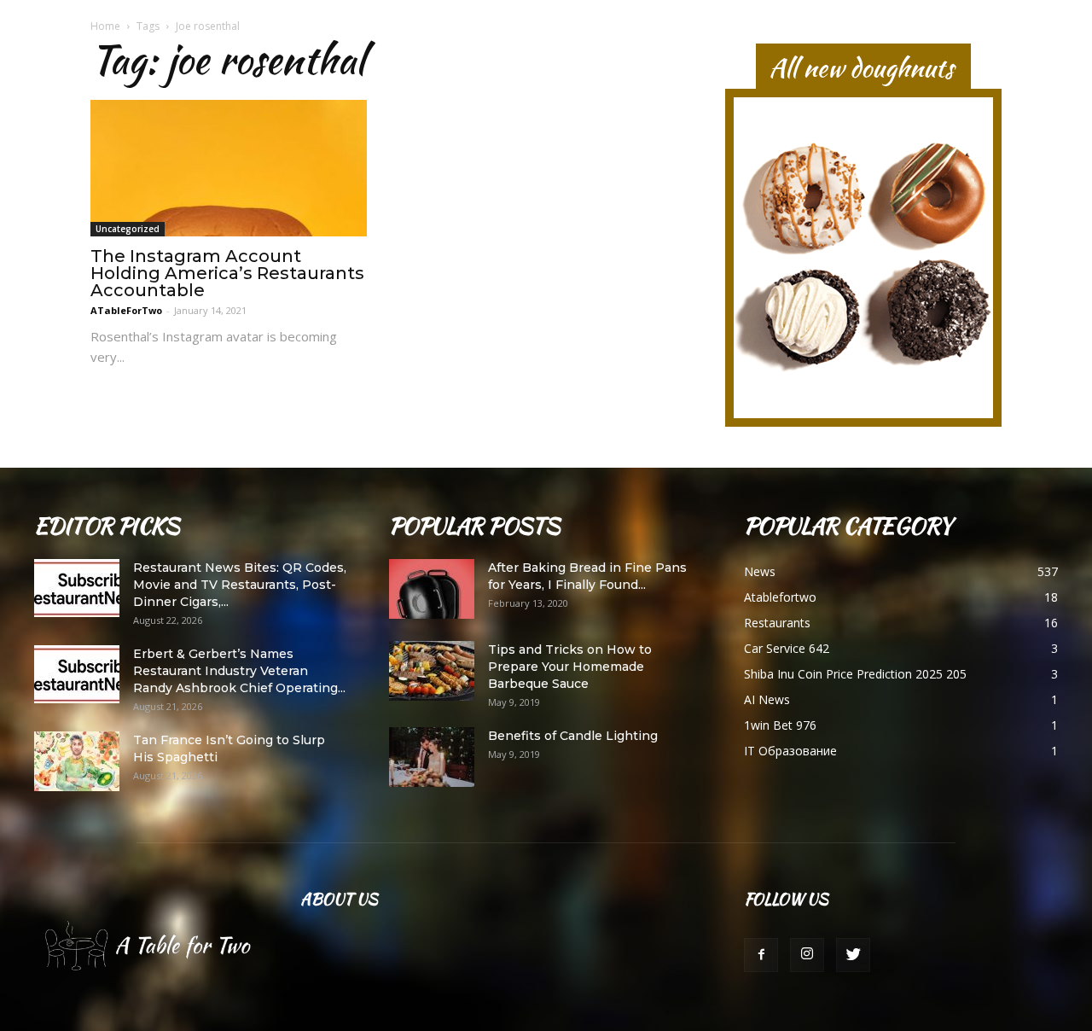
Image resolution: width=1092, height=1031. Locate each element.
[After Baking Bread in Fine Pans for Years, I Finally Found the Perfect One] (431, 589)
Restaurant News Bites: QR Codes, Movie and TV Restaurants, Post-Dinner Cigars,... (239, 584)
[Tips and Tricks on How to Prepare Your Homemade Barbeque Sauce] (431, 671)
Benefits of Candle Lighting (573, 735)
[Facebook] (761, 955)
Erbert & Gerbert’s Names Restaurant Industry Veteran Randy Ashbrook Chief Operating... (239, 671)
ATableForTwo (126, 310)
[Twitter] (853, 955)
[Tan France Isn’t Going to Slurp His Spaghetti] (76, 761)
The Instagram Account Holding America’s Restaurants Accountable (227, 273)
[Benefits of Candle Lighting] (431, 757)
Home (105, 26)
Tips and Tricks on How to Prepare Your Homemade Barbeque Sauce (570, 666)
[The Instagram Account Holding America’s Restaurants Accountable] (228, 168)
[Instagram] (807, 955)
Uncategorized (128, 229)
